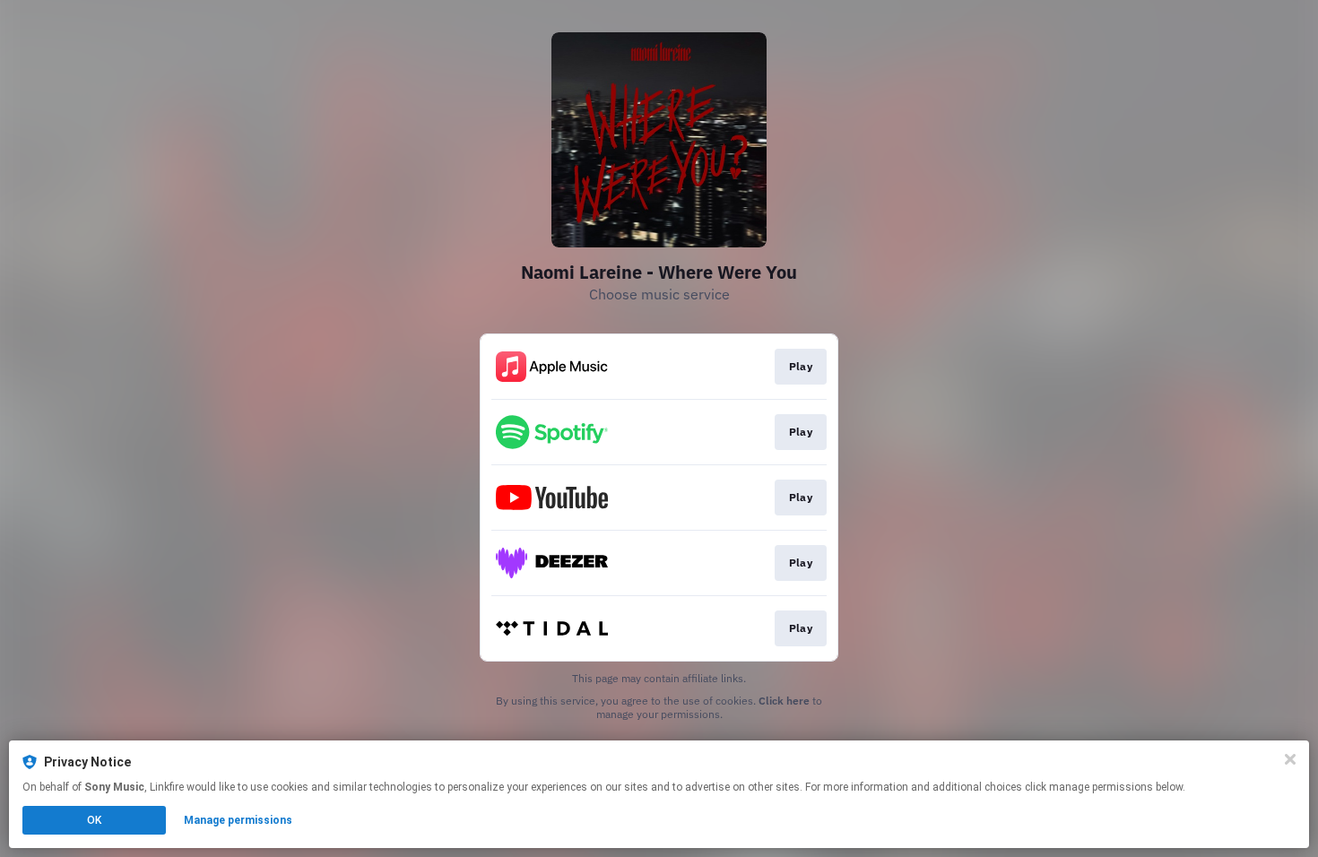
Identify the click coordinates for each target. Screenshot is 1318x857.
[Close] (1290, 759)
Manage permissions (238, 820)
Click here (784, 700)
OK (94, 820)
